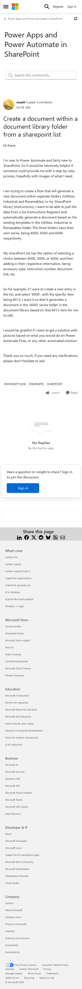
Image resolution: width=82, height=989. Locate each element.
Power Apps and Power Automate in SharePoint (35, 18)
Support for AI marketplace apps (22, 855)
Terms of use (34, 973)
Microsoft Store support (17, 640)
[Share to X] (33, 536)
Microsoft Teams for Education (21, 709)
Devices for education (16, 702)
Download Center (14, 633)
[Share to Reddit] (41, 536)
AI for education (13, 744)
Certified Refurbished (16, 661)
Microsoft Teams (14, 799)
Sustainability (12, 952)
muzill (20, 102)
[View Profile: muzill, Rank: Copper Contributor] (8, 104)
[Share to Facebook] (26, 536)
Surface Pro (11, 557)
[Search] (46, 6)
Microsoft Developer (16, 841)
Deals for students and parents (21, 737)
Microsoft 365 (12, 785)
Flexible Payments (14, 675)
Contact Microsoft (28, 969)
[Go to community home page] (15, 6)
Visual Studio (12, 883)
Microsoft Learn (13, 848)
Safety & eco (12, 977)
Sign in (23, 488)
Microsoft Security (14, 771)
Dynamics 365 (12, 778)
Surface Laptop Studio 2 (17, 571)
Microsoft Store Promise (18, 668)
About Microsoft (13, 910)
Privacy (47, 969)
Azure (8, 834)
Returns (9, 647)
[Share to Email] (62, 536)
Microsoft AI (11, 764)
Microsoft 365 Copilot (16, 806)
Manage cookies (14, 973)
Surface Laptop (13, 564)
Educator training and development (24, 730)
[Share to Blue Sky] (48, 536)
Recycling (29, 977)
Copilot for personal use (18, 585)
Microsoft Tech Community (19, 862)
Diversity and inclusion (17, 938)
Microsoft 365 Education (18, 716)
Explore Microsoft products (19, 599)
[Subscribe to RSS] (55, 536)
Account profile (13, 626)
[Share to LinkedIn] (19, 536)
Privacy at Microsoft (15, 924)
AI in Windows (12, 592)
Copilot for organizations (18, 578)
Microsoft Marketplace (17, 869)
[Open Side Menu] (6, 6)
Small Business (13, 813)
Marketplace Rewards (16, 876)
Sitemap (9, 969)
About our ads (46, 977)
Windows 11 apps (14, 606)
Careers (9, 903)
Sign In (72, 6)
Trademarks (52, 973)
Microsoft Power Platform (18, 792)
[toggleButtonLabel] (76, 19)
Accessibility (11, 945)
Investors (10, 931)
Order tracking (13, 654)
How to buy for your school (19, 723)
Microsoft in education (17, 695)
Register (58, 6)
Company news (13, 917)
